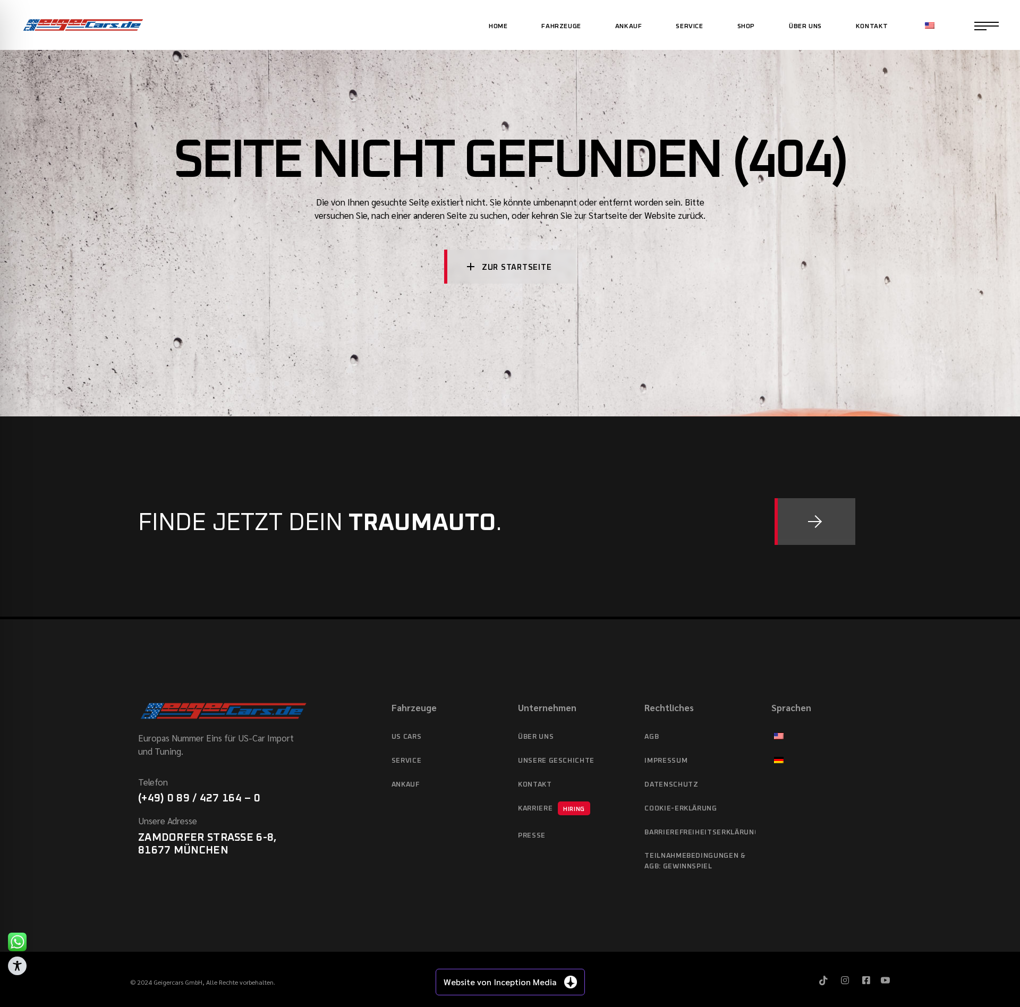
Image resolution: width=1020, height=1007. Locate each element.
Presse (532, 835)
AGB (651, 736)
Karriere (551, 808)
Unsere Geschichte (556, 760)
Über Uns (536, 736)
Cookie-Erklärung (680, 808)
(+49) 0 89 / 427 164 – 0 (199, 798)
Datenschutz (671, 784)
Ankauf (406, 784)
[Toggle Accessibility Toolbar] (17, 966)
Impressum (665, 760)
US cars (407, 736)
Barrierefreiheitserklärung (699, 832)
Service (407, 760)
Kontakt (535, 784)
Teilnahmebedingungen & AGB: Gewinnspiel (694, 861)
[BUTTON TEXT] (815, 521)
